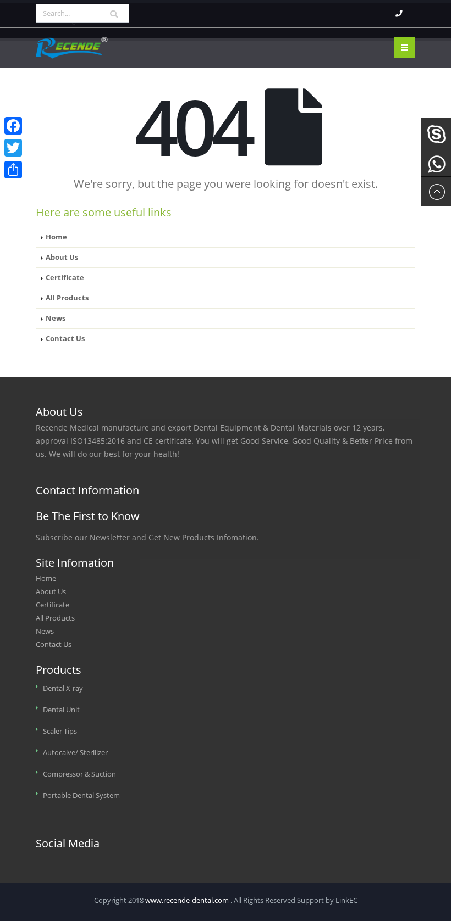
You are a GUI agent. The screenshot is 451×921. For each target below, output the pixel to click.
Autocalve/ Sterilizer (75, 752)
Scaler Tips (60, 731)
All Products (67, 298)
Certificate (65, 277)
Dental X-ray (63, 688)
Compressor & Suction (79, 774)
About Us (62, 257)
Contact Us (65, 338)
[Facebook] (13, 126)
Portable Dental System (81, 795)
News (55, 318)
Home (56, 237)
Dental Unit (61, 710)
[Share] (13, 170)
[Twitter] (13, 148)
